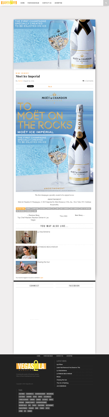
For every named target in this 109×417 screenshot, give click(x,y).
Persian (21, 402)
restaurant (49, 405)
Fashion (29, 397)
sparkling (29, 211)
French (49, 208)
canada (38, 399)
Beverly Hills (23, 405)
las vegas (22, 397)
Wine (18, 73)
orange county (30, 402)
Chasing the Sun (43, 262)
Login (41, 277)
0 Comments (89, 81)
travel (42, 408)
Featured (42, 208)
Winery (25, 73)
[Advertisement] (54, 12)
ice (53, 208)
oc (25, 411)
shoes (34, 405)
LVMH (57, 208)
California (41, 405)
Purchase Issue (33, 3)
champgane (35, 208)
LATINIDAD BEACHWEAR (47, 247)
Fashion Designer (41, 402)
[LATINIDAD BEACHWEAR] (26, 258)
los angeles (47, 397)
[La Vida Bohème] (26, 243)
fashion (31, 408)
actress (45, 399)
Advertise (58, 3)
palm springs (23, 408)
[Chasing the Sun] (26, 273)
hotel (47, 408)
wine (35, 211)
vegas (35, 397)
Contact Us (46, 3)
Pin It (50, 86)
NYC (30, 405)
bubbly (28, 208)
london (32, 399)
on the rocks (20, 211)
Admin (20, 81)
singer (30, 411)
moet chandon (64, 208)
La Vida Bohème (43, 232)
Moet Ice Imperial (85, 208)
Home (22, 3)
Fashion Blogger (40, 394)
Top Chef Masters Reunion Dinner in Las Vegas (33, 219)
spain (20, 411)
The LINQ (63, 216)
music (51, 399)
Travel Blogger (23, 399)
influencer (50, 394)
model (40, 397)
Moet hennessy (74, 208)
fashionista (29, 394)
